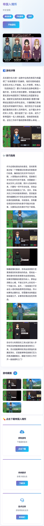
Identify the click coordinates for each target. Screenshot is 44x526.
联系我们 (22, 517)
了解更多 (22, 483)
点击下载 (22, 449)
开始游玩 (12, 24)
